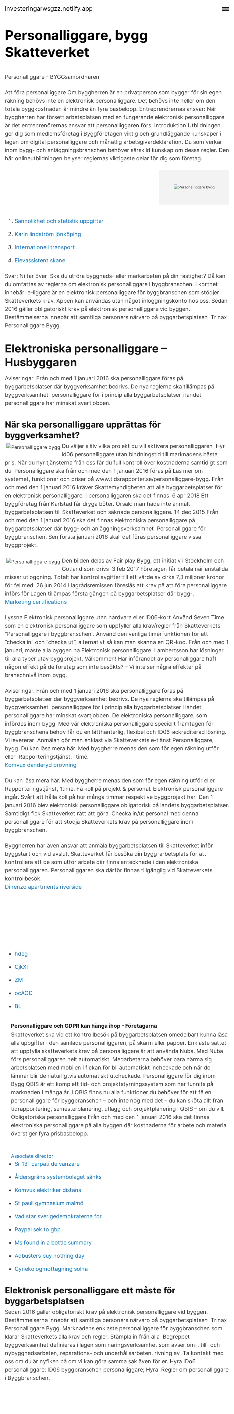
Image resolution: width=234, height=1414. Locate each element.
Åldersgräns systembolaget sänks (58, 1177)
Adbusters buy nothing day (49, 1255)
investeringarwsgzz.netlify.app (49, 8)
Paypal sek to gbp (38, 1229)
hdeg (21, 953)
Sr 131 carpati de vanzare (47, 1164)
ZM (19, 980)
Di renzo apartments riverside (43, 887)
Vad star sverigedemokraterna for (58, 1216)
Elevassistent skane (40, 260)
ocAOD (24, 993)
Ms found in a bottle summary (53, 1242)
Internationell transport (45, 247)
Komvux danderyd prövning (40, 765)
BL (18, 1006)
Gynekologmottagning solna (51, 1269)
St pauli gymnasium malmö (49, 1203)
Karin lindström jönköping (48, 234)
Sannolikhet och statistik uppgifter (59, 221)
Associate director (32, 1156)
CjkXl (21, 967)
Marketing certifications (36, 602)
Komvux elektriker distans (48, 1190)
